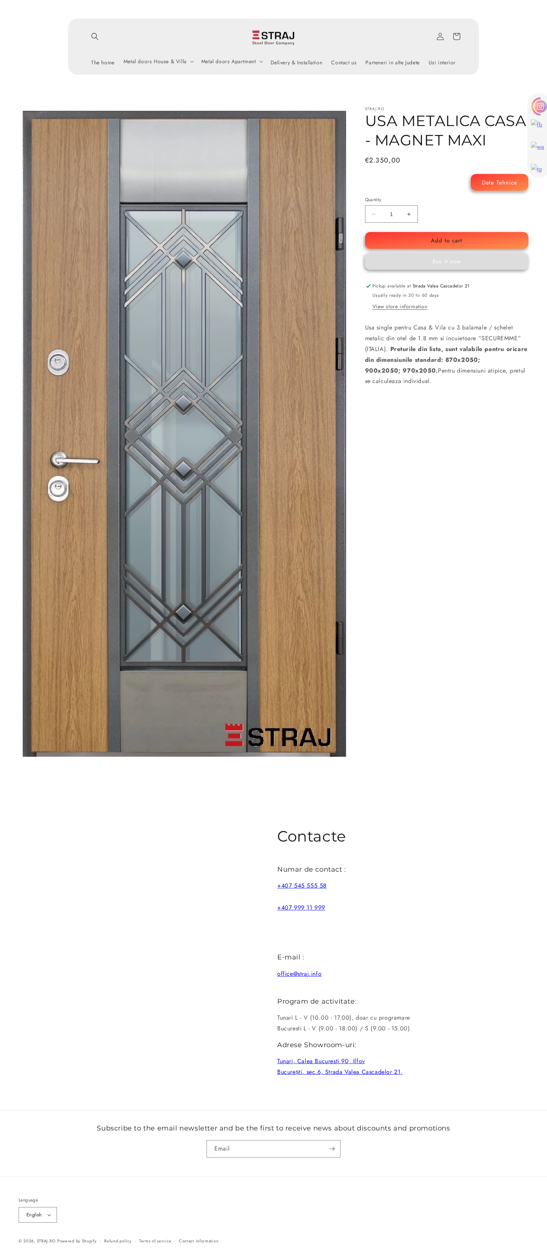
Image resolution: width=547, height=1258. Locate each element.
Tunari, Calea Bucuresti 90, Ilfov (321, 1061)
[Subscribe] (332, 1149)
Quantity (373, 199)
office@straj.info (299, 973)
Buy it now (446, 261)
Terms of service (155, 1241)
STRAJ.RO (46, 1241)
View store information (400, 307)
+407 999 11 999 (301, 907)
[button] (95, 36)
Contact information (198, 1241)
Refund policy (117, 1241)
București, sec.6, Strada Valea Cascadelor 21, (340, 1072)
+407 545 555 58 (302, 885)
